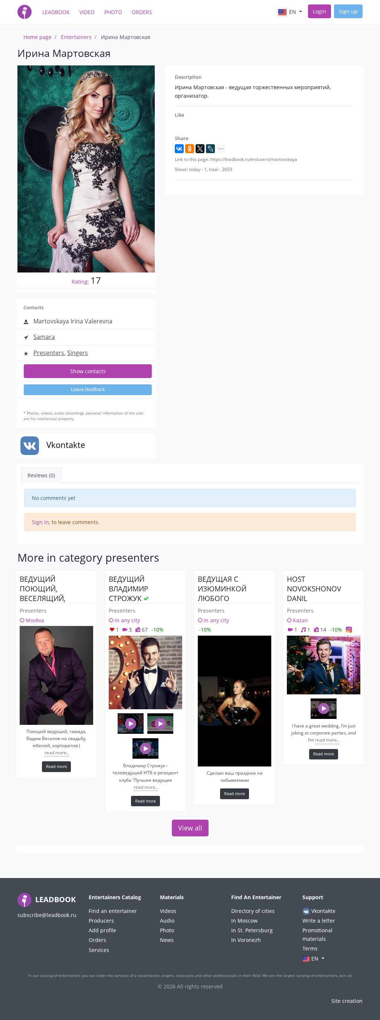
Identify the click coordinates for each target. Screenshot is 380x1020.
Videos (168, 910)
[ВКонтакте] (179, 148)
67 (144, 629)
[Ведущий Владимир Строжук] (145, 672)
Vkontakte (322, 910)
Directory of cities (253, 910)
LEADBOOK (54, 899)
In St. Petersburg (252, 930)
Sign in (40, 522)
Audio (167, 920)
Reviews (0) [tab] (41, 475)
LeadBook (56, 12)
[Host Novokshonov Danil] (323, 665)
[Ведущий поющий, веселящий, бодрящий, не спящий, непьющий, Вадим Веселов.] (56, 675)
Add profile (102, 930)
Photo (113, 12)
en (293, 11)
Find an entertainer (113, 910)
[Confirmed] (146, 598)
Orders (142, 12)
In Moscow (244, 920)
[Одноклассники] (189, 148)
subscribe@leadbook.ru (46, 915)
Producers (101, 920)
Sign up (348, 11)
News (167, 939)
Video (87, 12)
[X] (200, 148)
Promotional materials (317, 934)
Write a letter (318, 920)
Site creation (347, 1000)
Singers (77, 353)
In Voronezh (246, 939)
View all (190, 827)
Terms (310, 948)
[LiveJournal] (210, 148)
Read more (56, 766)
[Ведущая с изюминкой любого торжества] (234, 701)
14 (322, 629)
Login (319, 11)
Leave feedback (88, 389)
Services (99, 949)
